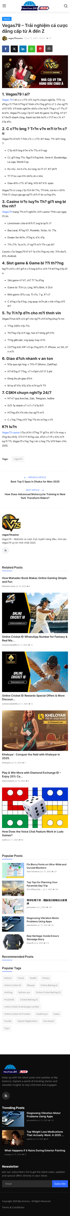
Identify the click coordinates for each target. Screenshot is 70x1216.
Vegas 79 (7, 99)
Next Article (33, 490)
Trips (6, 1028)
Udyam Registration (27, 1020)
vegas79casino (10, 534)
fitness (45, 977)
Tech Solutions (33, 871)
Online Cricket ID (12, 985)
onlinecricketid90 (9, 703)
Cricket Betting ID (29, 999)
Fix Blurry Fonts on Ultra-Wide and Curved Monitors (46, 866)
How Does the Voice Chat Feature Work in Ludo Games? (33, 833)
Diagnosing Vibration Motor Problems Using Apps (43, 920)
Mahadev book (8, 586)
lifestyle (31, 985)
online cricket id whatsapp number (21, 1006)
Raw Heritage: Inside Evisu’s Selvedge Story (43, 937)
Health (33, 977)
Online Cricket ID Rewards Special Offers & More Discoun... (33, 697)
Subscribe (60, 1183)
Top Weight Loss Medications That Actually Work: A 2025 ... (45, 1133)
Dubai (56, 1013)
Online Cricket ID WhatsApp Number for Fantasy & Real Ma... (34, 638)
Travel (21, 977)
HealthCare (42, 1013)
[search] (66, 6)
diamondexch (8, 781)
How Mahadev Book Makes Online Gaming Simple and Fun (34, 579)
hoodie (7, 1020)
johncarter (31, 907)
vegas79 (18, 458)
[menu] (4, 6)
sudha (4, 839)
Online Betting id (49, 985)
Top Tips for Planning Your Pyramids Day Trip (42, 884)
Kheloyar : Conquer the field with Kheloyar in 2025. (31, 756)
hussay (8, 1154)
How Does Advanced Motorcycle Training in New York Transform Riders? (35, 496)
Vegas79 (7, 211)
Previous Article (37, 477)
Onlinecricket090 (9, 645)
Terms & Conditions (13, 1207)
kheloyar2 (6, 762)
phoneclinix (32, 925)
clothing (8, 992)
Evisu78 (30, 943)
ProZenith (9, 999)
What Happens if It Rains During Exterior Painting (35, 1150)
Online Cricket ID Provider (17, 1013)
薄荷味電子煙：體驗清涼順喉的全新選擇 (47, 902)
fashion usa (24, 992)
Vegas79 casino (11, 432)
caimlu (30, 1139)
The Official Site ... (34, 889)
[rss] (6, 1096)
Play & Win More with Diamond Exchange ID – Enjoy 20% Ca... (31, 774)
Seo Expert (48, 1020)
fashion (8, 977)
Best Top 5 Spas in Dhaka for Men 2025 (35, 481)
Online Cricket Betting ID (48, 992)
